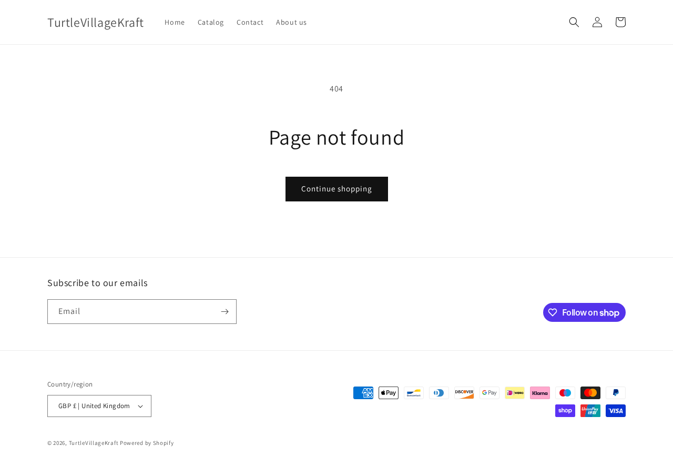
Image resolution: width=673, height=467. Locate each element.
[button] (574, 22)
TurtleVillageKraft (94, 442)
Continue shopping (336, 189)
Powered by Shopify (147, 442)
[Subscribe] (224, 311)
